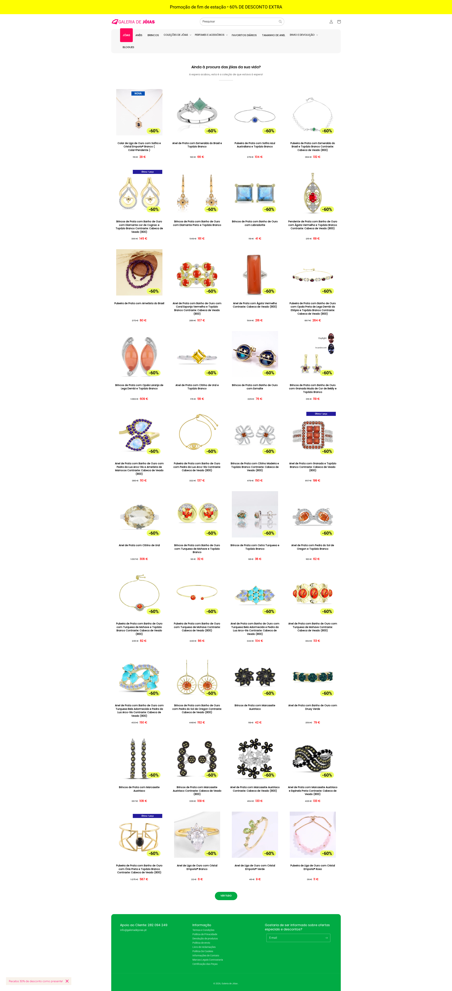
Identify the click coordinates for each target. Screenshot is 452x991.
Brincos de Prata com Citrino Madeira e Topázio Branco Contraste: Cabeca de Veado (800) (255, 467)
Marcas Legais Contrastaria (207, 959)
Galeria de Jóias (230, 983)
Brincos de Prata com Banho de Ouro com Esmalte (255, 387)
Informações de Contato (205, 955)
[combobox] (242, 22)
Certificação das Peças (205, 964)
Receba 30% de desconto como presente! (36, 981)
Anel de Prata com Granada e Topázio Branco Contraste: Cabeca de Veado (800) (312, 467)
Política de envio (201, 942)
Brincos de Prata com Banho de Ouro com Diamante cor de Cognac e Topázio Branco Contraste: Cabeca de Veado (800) (139, 227)
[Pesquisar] (280, 21)
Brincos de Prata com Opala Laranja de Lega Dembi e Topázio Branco (139, 387)
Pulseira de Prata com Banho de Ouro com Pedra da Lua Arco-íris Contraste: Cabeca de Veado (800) (197, 467)
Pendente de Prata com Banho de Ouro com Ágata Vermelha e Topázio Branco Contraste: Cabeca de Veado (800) (312, 225)
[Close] (67, 981)
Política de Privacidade (204, 934)
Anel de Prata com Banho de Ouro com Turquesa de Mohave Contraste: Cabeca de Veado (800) (312, 627)
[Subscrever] (326, 938)
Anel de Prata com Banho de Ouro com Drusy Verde (312, 707)
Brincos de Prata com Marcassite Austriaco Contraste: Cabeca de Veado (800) (197, 791)
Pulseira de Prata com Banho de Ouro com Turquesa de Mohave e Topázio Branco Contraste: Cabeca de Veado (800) (139, 629)
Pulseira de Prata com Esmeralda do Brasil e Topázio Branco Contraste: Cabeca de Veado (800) (312, 147)
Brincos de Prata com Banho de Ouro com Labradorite (255, 223)
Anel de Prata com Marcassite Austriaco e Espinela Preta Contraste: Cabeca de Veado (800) (312, 791)
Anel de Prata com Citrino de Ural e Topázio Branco (197, 387)
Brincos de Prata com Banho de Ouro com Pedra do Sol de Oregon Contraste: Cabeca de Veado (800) (197, 709)
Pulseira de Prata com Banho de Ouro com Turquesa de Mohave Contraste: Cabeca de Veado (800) (197, 627)
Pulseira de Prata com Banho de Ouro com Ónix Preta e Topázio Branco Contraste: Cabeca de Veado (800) (139, 869)
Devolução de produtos (205, 938)
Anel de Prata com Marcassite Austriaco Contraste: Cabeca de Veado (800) (255, 789)
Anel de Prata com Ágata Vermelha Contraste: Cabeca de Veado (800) (255, 305)
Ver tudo (226, 895)
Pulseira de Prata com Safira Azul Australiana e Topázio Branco (255, 145)
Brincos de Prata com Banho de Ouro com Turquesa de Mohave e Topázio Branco (197, 549)
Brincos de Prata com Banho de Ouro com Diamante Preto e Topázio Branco (197, 223)
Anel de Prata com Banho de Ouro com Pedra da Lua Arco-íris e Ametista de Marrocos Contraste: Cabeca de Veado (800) (139, 469)
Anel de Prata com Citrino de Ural (139, 545)
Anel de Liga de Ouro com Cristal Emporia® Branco (197, 867)
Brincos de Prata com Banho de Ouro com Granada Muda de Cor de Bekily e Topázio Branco (313, 389)
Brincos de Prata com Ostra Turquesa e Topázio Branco (255, 547)
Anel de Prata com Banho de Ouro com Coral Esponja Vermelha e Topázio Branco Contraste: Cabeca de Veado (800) (197, 308)
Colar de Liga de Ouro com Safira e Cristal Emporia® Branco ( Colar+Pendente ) (139, 147)
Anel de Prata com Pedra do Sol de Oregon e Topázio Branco (312, 547)
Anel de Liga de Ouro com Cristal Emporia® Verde (255, 867)
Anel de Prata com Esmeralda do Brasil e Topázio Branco (197, 145)
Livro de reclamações (204, 947)
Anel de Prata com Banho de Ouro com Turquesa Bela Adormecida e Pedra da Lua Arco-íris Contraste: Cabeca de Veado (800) (255, 629)
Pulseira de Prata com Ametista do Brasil (139, 303)
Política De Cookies (202, 951)
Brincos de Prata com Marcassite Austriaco (255, 707)
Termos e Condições (203, 930)
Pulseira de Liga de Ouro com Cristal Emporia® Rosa (312, 867)
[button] (177, 34)
